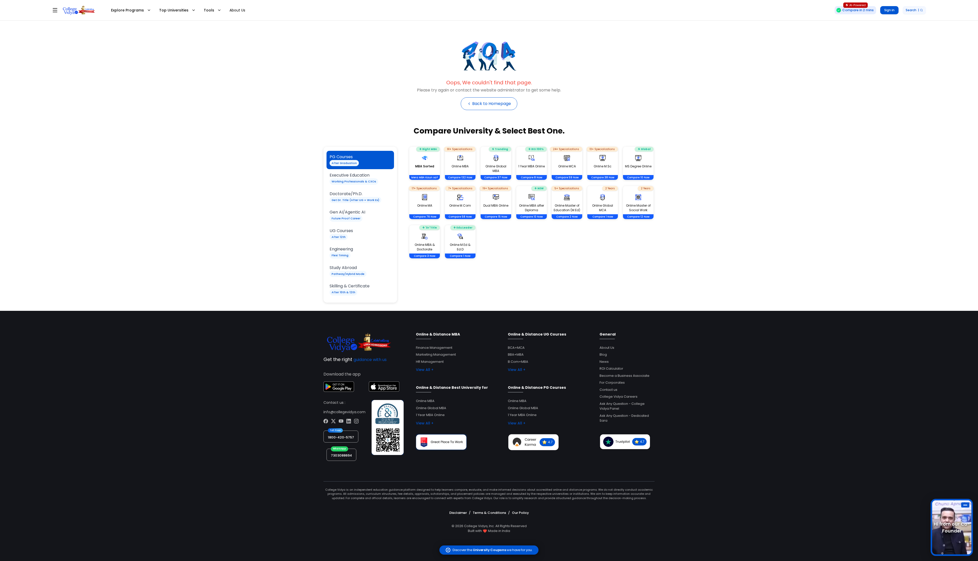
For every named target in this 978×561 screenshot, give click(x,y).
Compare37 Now (495, 177)
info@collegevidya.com (344, 412)
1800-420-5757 (341, 437)
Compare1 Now (602, 217)
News (604, 361)
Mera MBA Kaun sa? (424, 177)
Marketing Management (436, 354)
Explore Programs (127, 10)
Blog (603, 354)
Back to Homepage (491, 103)
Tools (209, 10)
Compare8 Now (531, 177)
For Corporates (612, 382)
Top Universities (173, 10)
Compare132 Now (460, 177)
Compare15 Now (496, 217)
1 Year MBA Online (430, 414)
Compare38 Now (602, 177)
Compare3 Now (424, 256)
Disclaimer (458, 512)
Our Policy (520, 512)
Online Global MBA (431, 408)
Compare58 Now (460, 217)
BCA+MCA (516, 347)
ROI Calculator (611, 368)
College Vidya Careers (618, 396)
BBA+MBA (516, 354)
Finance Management (434, 347)
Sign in (889, 10)
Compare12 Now (638, 217)
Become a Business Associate (624, 375)
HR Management (430, 361)
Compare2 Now (567, 217)
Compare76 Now (424, 217)
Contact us (608, 389)
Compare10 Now (638, 177)
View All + (424, 369)
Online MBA (425, 400)
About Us (237, 10)
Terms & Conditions (489, 512)
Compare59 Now (567, 177)
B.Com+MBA (518, 361)
